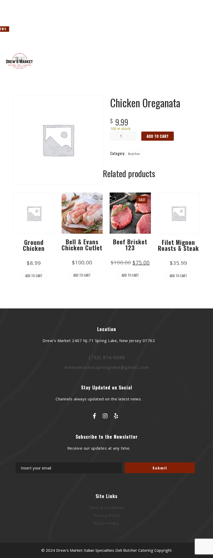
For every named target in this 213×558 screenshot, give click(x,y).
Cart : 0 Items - (189, 37)
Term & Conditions (106, 507)
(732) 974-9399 (107, 357)
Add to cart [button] (34, 275)
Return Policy (106, 523)
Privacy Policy (107, 515)
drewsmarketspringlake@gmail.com (106, 367)
